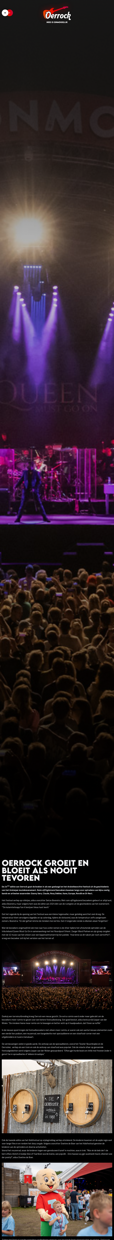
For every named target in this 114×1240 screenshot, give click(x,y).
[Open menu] (5, 12)
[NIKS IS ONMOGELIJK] (57, 13)
